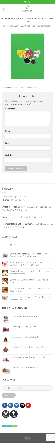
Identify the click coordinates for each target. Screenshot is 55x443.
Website (9, 155)
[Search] (52, 8)
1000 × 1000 (19, 25)
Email (8, 143)
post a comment (32, 87)
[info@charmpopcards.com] (25, 2)
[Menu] (4, 9)
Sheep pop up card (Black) (40, 25)
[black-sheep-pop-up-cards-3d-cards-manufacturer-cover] (27, 56)
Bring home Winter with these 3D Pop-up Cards (29, 281)
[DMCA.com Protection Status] (10, 425)
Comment (10, 109)
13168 (13, 245)
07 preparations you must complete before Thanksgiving (29, 289)
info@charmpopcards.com (14, 196)
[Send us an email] (22, 405)
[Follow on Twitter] (16, 405)
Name (8, 131)
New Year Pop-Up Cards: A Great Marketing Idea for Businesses (30, 298)
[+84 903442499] (29, 2)
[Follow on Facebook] (5, 405)
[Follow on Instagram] (10, 405)
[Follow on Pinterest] (28, 405)
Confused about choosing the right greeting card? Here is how (30, 272)
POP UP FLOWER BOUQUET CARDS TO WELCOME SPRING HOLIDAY (29, 263)
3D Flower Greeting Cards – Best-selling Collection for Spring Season (28, 255)
